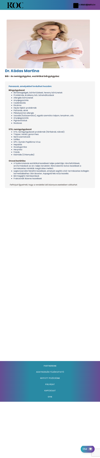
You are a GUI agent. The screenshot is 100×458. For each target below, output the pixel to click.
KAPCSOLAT (50, 390)
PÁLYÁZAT (50, 384)
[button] (86, 4)
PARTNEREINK (50, 365)
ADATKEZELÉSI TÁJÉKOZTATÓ (50, 372)
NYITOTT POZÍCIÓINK (50, 378)
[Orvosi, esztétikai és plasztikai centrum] (15, 5)
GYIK (50, 396)
